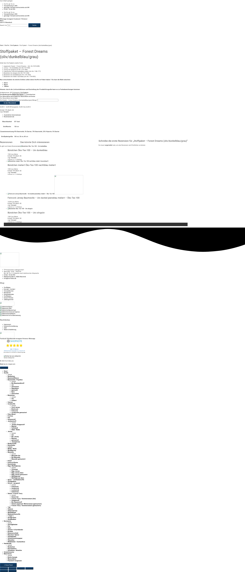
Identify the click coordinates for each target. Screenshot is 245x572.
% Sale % (11, 516)
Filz (9, 418)
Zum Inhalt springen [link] (6, 1)
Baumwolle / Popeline (15, 380)
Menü (1, 21)
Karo (13, 392)
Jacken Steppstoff (18, 424)
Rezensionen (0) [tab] (9, 117)
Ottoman (14, 469)
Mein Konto (8, 554)
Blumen (14, 438)
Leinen (10, 447)
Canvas (10, 402)
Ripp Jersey (15, 471)
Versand (6, 112)
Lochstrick (15, 490)
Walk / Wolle (15, 430)
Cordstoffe (11, 404)
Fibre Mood (11, 414)
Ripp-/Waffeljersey (14, 466)
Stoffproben (12, 517)
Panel (10, 461)
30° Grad (17, 121)
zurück (10, 374)
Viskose (10, 509)
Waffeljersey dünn (17, 478)
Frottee (10, 416)
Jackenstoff (12, 421)
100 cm (16, 136)
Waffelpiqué (12, 512)
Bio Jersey (15, 436)
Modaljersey (12, 450)
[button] (17, 96)
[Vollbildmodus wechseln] (12, 568)
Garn (9, 528)
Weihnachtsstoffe (14, 514)
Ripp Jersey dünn (17, 473)
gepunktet (15, 388)
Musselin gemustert (18, 459)
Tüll (9, 507)
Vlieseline (11, 540)
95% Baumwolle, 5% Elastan (23, 131)
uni (12, 385)
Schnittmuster (9, 552)
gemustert (15, 387)
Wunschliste (12, 559)
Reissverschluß (13, 533)
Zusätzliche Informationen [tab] (12, 115)
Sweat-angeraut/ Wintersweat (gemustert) (26, 504)
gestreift (14, 390)
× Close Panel (8, 565)
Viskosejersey (12, 511)
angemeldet (109, 145)
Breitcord (14, 409)
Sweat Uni (14, 497)
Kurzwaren (7, 521)
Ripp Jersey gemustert (19, 474)
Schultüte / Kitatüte (15, 550)
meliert (14, 400)
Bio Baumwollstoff (17, 383)
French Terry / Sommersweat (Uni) (23, 499)
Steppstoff (15, 500)
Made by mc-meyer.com (7, 364)
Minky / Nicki (12, 449)
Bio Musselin (15, 457)
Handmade (7, 543)
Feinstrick (14, 486)
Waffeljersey (15, 476)
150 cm (16, 126)
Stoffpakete (14, 45)
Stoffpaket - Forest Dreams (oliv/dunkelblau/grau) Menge (18, 100)
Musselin (11, 452)
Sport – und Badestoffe (16, 480)
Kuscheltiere (12, 549)
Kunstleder (11, 445)
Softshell (14, 428)
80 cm (26, 136)
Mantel (13, 426)
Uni (12, 399)
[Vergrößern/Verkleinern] (4, 568)
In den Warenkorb (10, 103)
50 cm (21, 136)
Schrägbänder (13, 524)
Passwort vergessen (15, 561)
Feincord (14, 411)
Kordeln (10, 531)
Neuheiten (11, 376)
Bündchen (11, 395)
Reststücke (12, 464)
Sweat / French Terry (15, 493)
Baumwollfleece (13, 378)
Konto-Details (12, 557)
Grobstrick (15, 488)
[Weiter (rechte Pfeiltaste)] (12, 571)
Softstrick (15, 492)
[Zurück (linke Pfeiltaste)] (4, 571)
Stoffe (7, 45)
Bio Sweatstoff (16, 502)
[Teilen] (21, 568)
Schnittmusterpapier (15, 538)
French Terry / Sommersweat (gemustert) (26, 505)
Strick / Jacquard (14, 483)
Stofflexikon (12, 519)
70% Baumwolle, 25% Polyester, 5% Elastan (45, 131)
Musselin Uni (15, 455)
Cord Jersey (15, 407)
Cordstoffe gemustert (19, 412)
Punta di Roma (13, 462)
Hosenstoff (12, 419)
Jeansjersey (15, 442)
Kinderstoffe (12, 443)
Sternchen (15, 393)
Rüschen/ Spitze (13, 535)
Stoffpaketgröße (6, 94)
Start (1, 45)
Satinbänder (12, 536)
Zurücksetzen (31, 94)
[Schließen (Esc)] (29, 568)
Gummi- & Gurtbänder (15, 530)
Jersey (10, 431)
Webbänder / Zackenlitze (16, 542)
